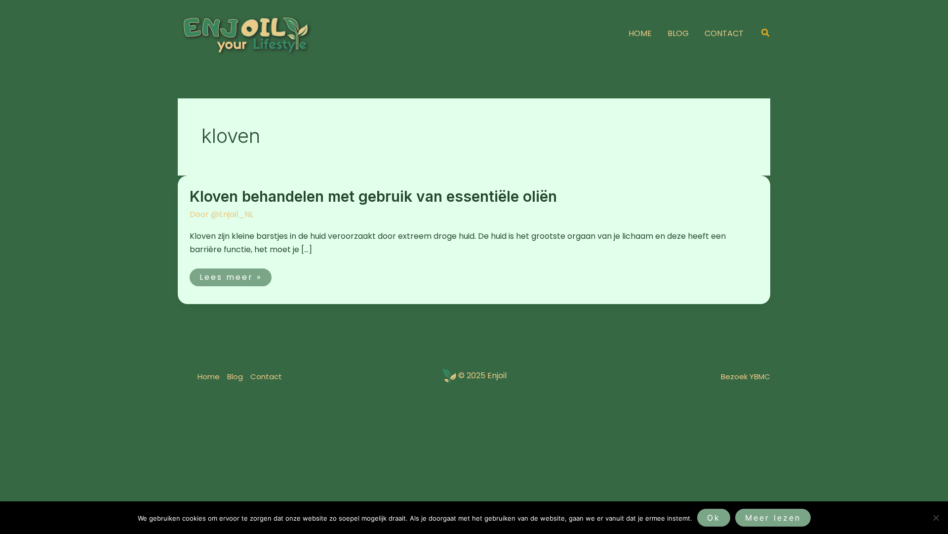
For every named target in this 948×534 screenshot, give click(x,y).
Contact (266, 376)
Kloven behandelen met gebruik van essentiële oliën (373, 196)
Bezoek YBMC (745, 376)
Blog (235, 376)
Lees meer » (230, 275)
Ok (713, 518)
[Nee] (936, 518)
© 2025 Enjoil (482, 376)
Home (209, 376)
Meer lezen (773, 518)
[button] (765, 34)
